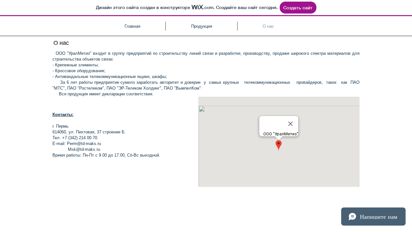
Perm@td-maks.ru (84, 143)
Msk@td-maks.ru (84, 149)
